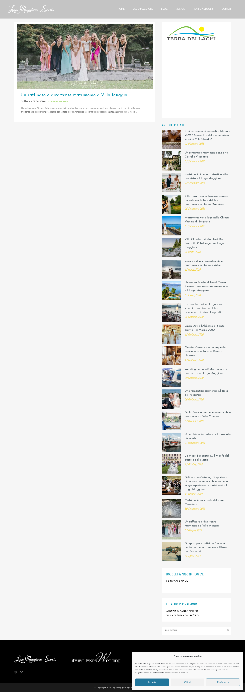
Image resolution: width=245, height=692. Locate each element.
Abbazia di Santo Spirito (182, 611)
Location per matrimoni (57, 101)
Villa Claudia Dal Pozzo (182, 615)
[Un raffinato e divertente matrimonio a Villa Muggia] (85, 56)
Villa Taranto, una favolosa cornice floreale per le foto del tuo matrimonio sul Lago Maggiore (206, 200)
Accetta (152, 682)
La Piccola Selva (177, 581)
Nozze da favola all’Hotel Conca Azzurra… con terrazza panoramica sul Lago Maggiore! (206, 286)
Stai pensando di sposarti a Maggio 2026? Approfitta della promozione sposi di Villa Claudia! (207, 135)
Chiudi (187, 682)
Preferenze (223, 682)
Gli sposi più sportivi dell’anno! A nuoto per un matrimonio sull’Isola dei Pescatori (206, 547)
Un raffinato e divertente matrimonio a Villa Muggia (74, 95)
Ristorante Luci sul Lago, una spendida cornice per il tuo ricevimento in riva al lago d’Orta (205, 308)
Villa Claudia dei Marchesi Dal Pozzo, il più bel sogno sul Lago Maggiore (204, 243)
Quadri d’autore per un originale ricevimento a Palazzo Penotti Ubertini (205, 351)
